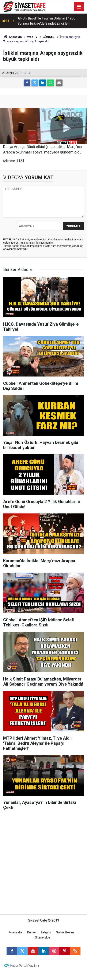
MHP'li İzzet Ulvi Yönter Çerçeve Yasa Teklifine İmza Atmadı (45, 20)
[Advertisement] (43, 864)
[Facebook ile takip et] (12, 951)
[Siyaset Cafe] (24, 6)
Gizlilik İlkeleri (65, 932)
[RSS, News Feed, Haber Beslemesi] (75, 951)
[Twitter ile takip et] (22, 951)
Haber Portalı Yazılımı (24, 965)
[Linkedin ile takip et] (43, 951)
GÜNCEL (48, 37)
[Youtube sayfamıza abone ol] (33, 951)
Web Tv (32, 37)
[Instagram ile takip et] (54, 951)
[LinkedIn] (42, 82)
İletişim (46, 932)
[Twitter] (34, 82)
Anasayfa (15, 37)
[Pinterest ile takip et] (64, 951)
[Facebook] (27, 82)
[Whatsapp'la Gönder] (50, 82)
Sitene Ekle (42, 937)
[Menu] (79, 7)
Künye (31, 932)
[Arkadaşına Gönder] (59, 82)
